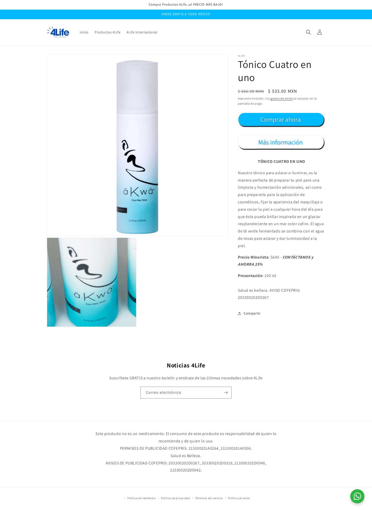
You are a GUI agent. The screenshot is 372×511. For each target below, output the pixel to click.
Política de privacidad (175, 498)
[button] (308, 32)
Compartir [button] (252, 313)
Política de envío (239, 498)
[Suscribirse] (225, 393)
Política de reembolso (141, 498)
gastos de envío (282, 98)
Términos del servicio (209, 498)
